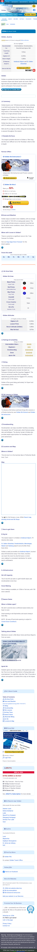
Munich (3, 546)
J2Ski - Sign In (31, 14)
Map (3, 24)
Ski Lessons (8, 710)
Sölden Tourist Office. (16, 860)
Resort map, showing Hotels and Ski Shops (16, 518)
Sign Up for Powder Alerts (12, 89)
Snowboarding (8, 708)
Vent (4, 822)
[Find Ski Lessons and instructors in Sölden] (15, 165)
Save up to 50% (24, 68)
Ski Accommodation (10, 890)
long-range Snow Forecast (14, 242)
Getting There (8, 712)
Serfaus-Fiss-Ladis (8, 819)
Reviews (12, 24)
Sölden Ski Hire (10, 184)
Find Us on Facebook (11, 871)
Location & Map (9, 721)
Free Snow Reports (14, 752)
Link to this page (8, 920)
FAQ (7, 24)
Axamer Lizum (7, 808)
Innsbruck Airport (19, 61)
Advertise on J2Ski (8, 915)
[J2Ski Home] (4, 5)
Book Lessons (10, 178)
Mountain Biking (9, 717)
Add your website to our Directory (13, 896)
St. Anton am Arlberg (9, 843)
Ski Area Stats (9, 699)
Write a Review (25, 40)
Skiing (6, 706)
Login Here (7, 757)
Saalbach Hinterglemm (9, 841)
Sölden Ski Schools (22, 412)
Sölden (4, 19)
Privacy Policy (7, 923)
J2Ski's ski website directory (13, 888)
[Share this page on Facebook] (34, 11)
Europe (3, 14)
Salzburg (11, 546)
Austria (9, 14)
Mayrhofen (6, 838)
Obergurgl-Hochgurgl (9, 817)
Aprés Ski (5, 719)
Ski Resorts (15, 2)
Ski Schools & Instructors (12, 892)
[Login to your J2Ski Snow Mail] (17, 739)
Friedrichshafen (19, 543)
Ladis (4, 813)
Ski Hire (16, 19)
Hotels (21, 19)
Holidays (28, 19)
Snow (10, 19)
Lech (4, 836)
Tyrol (15, 14)
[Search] (34, 6)
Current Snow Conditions (8, 621)
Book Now (17, 203)
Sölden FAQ (8, 856)
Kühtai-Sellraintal (8, 811)
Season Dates (8, 714)
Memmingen (28, 543)
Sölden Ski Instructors (12, 157)
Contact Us (6, 926)
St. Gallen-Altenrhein (7, 543)
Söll (4, 845)
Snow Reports (24, 2)
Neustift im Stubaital (9, 815)
